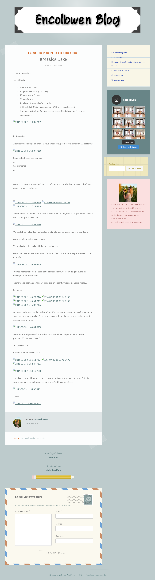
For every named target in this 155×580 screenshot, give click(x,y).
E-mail (59, 524)
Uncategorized (117, 80)
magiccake (40, 438)
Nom (58, 511)
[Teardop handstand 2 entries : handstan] (117, 122)
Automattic (101, 575)
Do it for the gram (119, 52)
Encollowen (41, 419)
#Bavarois (53, 455)
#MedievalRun (53, 467)
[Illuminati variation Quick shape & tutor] (128, 122)
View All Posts (33, 424)
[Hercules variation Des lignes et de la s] (117, 111)
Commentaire (22, 511)
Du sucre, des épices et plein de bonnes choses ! (53, 53)
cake (22, 438)
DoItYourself (117, 57)
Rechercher (114, 164)
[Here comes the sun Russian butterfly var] (139, 134)
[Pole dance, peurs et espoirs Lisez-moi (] (117, 134)
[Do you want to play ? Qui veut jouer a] (128, 134)
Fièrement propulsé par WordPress (62, 575)
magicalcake (30, 438)
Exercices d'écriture (120, 70)
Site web (59, 536)
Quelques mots (117, 75)
